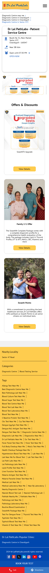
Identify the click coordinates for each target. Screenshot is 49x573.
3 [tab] (31, 91)
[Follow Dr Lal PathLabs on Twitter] (19, 557)
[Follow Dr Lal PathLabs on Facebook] (9, 557)
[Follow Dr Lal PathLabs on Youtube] (34, 557)
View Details (24, 169)
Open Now (14, 56)
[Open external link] (24, 565)
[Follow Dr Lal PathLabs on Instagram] (29, 557)
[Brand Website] (40, 557)
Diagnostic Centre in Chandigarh (15, 542)
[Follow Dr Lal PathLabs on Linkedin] (24, 557)
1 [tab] (26, 91)
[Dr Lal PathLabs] (15, 6)
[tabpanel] (24, 85)
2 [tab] (28, 91)
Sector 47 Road (8, 357)
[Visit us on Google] (14, 557)
